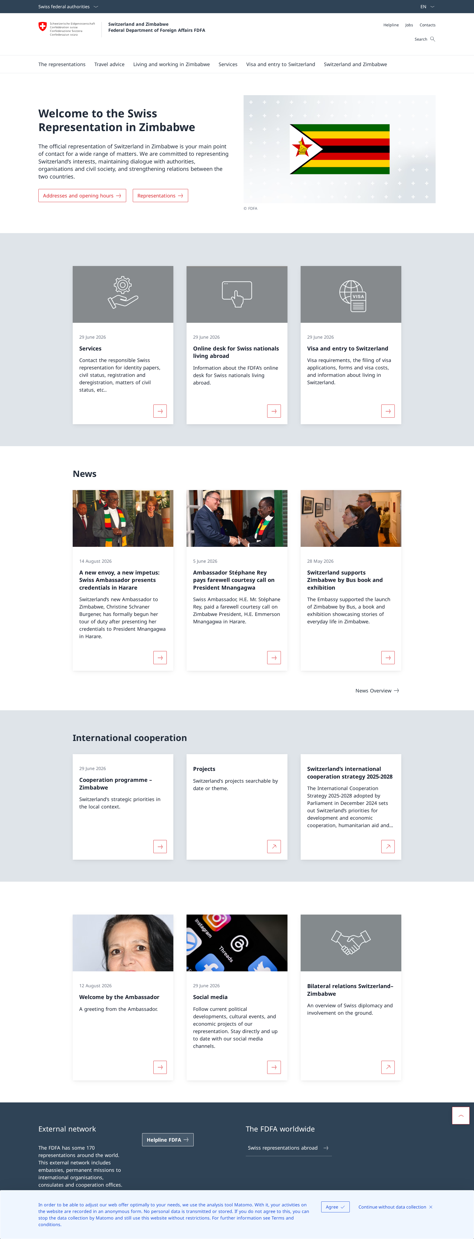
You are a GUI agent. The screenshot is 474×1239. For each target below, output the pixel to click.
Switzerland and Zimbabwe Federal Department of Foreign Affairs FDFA (156, 27)
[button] (62, 64)
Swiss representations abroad (283, 1147)
